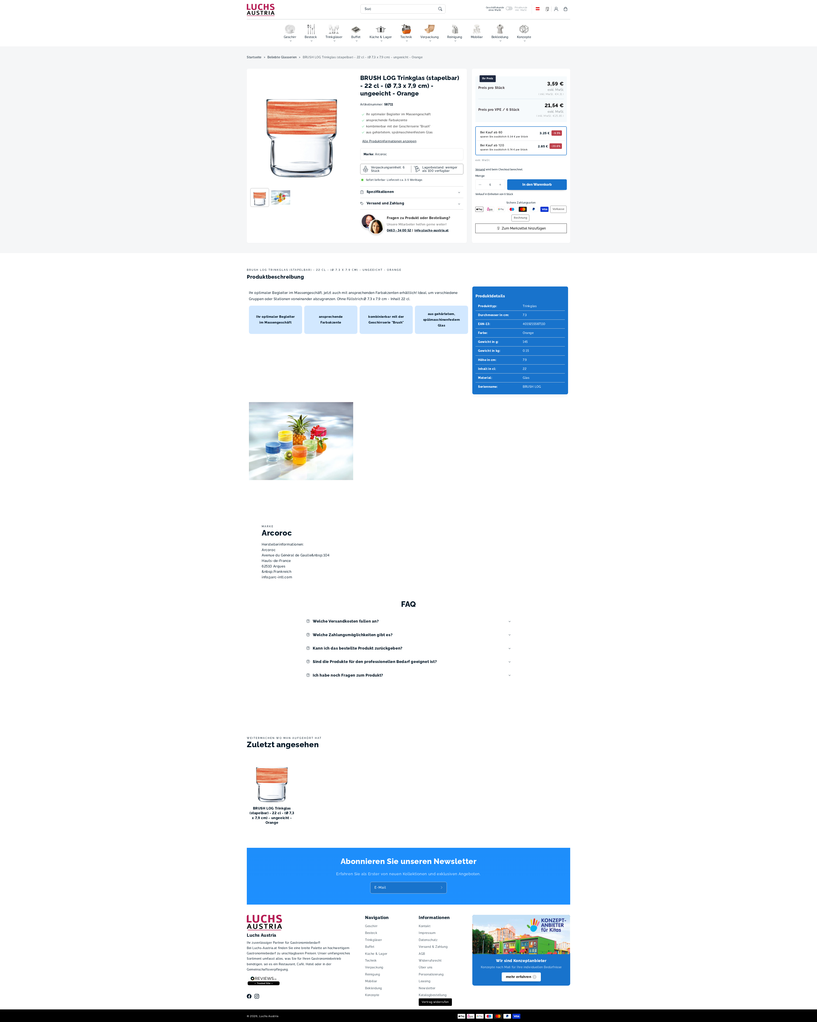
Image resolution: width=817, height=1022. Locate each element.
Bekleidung (373, 988)
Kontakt (424, 926)
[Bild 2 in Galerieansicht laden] (280, 197)
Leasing (424, 981)
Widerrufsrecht (430, 960)
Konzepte (372, 995)
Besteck (371, 933)
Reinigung (372, 974)
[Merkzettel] (547, 9)
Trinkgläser (373, 940)
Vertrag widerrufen (435, 1001)
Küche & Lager (376, 953)
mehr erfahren (518, 977)
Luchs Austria (269, 1016)
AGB (422, 953)
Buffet (369, 946)
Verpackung (374, 967)
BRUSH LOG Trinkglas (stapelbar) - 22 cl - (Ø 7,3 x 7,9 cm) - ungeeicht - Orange (363, 57)
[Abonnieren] (442, 887)
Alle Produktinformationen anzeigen (389, 141)
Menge (480, 175)
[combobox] (403, 9)
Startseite (254, 57)
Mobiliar (371, 981)
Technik (371, 960)
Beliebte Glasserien (282, 57)
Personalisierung (431, 974)
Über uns (426, 967)
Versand (480, 169)
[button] (565, 9)
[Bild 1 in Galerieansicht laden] (259, 197)
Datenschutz (428, 940)
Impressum (427, 933)
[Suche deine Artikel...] (440, 9)
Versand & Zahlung (433, 946)
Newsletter (427, 988)
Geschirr (371, 926)
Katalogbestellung (433, 995)
